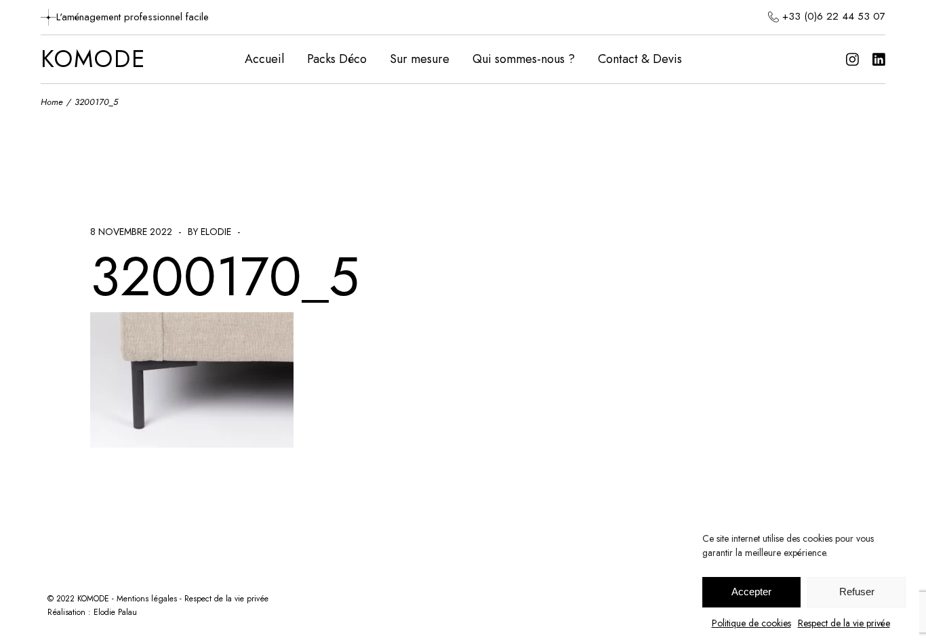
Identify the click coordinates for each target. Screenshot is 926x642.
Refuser (856, 592)
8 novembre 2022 (131, 231)
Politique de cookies (751, 623)
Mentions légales (147, 599)
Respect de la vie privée (844, 623)
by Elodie (209, 231)
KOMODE (93, 59)
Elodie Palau (115, 612)
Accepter (751, 592)
